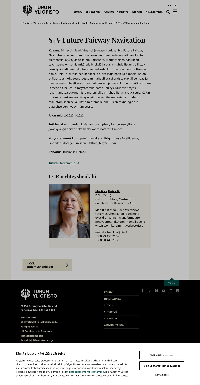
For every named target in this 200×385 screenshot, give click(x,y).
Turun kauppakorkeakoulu (60, 23)
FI (176, 5)
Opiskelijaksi (93, 12)
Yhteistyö (122, 12)
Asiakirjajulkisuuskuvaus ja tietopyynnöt (37, 342)
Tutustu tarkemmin (62, 163)
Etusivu (78, 12)
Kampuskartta (29, 326)
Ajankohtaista (154, 12)
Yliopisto (137, 12)
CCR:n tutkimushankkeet (136, 23)
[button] (175, 11)
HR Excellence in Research (36, 331)
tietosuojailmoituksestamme (86, 371)
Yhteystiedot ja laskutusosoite (39, 321)
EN (169, 5)
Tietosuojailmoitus (32, 335)
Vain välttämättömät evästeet (162, 365)
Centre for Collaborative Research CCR (99, 23)
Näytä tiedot (161, 374)
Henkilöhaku (28, 317)
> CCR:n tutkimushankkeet (40, 265)
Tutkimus (109, 12)
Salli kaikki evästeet (161, 355)
